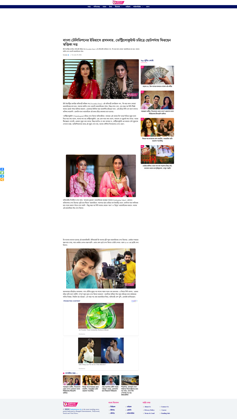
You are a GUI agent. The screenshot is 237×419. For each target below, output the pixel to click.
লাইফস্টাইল (137, 6)
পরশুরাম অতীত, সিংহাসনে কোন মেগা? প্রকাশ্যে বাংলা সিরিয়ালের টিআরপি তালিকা (71, 390)
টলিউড (112, 410)
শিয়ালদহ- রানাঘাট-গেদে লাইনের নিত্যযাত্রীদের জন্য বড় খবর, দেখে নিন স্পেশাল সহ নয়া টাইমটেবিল (129, 391)
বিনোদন (117, 6)
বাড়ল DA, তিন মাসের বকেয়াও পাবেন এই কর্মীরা (157, 86)
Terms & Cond (149, 413)
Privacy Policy (150, 410)
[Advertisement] (118, 24)
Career (163, 410)
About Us (148, 406)
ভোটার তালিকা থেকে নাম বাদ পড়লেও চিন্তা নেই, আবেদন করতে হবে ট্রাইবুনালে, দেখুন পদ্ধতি (157, 167)
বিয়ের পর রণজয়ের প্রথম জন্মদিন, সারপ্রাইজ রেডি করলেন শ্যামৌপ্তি (90, 389)
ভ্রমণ (147, 6)
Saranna (65, 55)
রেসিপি (129, 410)
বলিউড (112, 413)
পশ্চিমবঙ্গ (97, 6)
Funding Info (165, 413)
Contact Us (165, 406)
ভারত (104, 6)
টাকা (110, 6)
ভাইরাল (128, 6)
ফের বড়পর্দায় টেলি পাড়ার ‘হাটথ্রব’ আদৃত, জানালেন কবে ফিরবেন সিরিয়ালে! (110, 389)
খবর (89, 6)
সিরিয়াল (112, 406)
